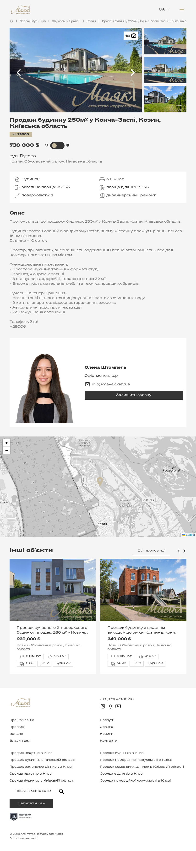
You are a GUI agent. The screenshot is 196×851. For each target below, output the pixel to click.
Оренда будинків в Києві (121, 773)
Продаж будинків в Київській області (42, 760)
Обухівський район (66, 21)
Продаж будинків (33, 21)
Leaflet (190, 534)
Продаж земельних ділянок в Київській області (142, 767)
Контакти (108, 741)
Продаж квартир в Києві (31, 753)
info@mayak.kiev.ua (111, 384)
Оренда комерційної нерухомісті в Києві (135, 780)
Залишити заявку (133, 395)
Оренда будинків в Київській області (42, 780)
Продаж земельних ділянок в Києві (41, 767)
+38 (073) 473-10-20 (117, 699)
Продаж (17, 727)
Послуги (107, 720)
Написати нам (31, 803)
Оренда (106, 727)
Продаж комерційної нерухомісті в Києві (136, 760)
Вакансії (17, 734)
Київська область (84, 161)
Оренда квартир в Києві (31, 773)
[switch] (54, 145)
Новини (106, 734)
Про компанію (22, 720)
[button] (100, 482)
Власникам (20, 741)
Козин (91, 21)
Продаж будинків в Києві (122, 753)
